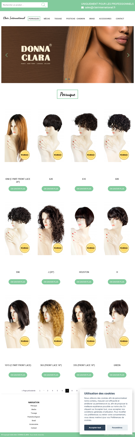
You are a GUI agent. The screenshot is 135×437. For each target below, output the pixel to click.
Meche (34, 409)
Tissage (58, 18)
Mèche (47, 18)
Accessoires (105, 18)
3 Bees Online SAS (127, 435)
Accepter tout (95, 428)
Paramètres (117, 428)
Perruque (34, 406)
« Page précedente (28, 391)
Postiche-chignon (34, 417)
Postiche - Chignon (75, 18)
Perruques (34, 18)
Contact (120, 18)
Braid (92, 18)
